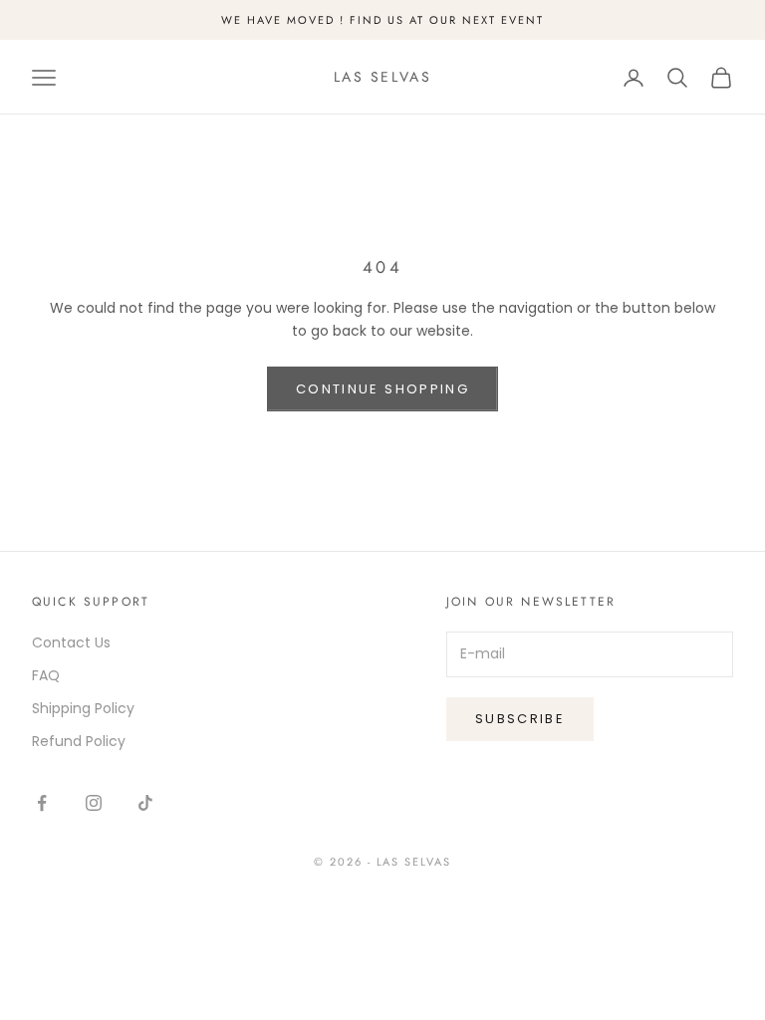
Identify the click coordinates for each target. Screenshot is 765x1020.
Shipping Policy (83, 708)
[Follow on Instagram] (94, 803)
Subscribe (520, 718)
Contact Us (71, 642)
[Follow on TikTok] (145, 803)
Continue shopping (382, 389)
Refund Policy (79, 741)
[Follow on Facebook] (42, 803)
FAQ (46, 675)
